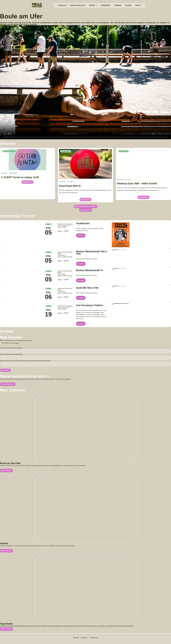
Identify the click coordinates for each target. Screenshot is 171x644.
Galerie (128, 5)
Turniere (117, 5)
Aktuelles (62, 5)
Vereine (92, 5)
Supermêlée (105, 5)
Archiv (138, 5)
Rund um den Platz (77, 5)
